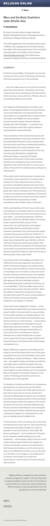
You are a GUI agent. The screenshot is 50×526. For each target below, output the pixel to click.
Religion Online (17, 3)
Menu (26, 10)
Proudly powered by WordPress (15, 520)
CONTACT (7, 506)
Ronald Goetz (11, 27)
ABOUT (6, 501)
